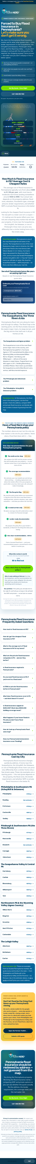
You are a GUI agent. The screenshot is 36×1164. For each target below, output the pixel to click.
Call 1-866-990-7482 (18, 94)
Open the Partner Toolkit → (18, 1031)
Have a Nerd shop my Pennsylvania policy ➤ (18, 569)
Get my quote (12, 1161)
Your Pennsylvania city (10, 296)
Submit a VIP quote (18, 1036)
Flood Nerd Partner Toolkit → (24, 2)
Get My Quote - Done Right (18, 88)
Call (29, 1161)
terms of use (28, 1129)
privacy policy (18, 1131)
